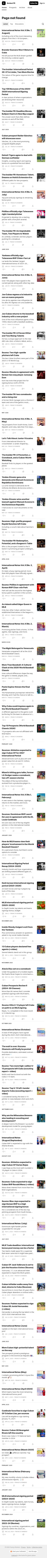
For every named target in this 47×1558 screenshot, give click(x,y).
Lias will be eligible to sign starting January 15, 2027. (15, 1417)
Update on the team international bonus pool (17, 1330)
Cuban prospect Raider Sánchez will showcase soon (17, 137)
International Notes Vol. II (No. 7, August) (17, 31)
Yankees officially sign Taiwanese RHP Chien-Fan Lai (16, 256)
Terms (29, 1547)
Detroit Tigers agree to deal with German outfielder (17, 156)
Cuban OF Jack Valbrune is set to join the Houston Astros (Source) (17, 1266)
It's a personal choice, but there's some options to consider (17, 851)
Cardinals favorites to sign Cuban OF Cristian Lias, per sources (18, 1412)
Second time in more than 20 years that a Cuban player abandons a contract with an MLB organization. (18, 1291)
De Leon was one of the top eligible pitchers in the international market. (16, 824)
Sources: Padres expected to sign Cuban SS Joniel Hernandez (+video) (18, 1306)
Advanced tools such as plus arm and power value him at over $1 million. (16, 759)
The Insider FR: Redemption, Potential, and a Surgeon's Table (17, 542)
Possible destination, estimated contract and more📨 (17, 1053)
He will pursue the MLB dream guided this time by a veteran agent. (17, 56)
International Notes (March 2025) (18, 1450)
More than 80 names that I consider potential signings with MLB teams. (16, 992)
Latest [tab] (5, 24)
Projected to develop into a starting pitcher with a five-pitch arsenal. (15, 218)
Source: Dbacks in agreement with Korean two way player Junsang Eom (18, 375)
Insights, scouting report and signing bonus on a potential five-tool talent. (16, 162)
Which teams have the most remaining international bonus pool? (17, 1393)
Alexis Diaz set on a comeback (16, 969)
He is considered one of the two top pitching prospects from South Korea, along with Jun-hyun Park (16, 1211)
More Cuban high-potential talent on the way (18, 1348)
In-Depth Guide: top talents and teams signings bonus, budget (17, 909)
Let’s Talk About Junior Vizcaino (17, 438)
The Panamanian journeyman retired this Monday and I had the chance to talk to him (18, 693)
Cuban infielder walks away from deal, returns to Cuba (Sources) (17, 1285)
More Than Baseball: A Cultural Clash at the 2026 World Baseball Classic (18, 667)
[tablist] (13, 24)
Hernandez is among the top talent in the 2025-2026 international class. (18, 1313)
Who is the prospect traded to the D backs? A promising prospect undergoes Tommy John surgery (17, 547)
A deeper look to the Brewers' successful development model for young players (18, 1125)
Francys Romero (17, 41)
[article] (23, 37)
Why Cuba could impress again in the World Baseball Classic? (18, 707)
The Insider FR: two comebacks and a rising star (17, 395)
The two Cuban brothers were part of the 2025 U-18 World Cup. (18, 359)
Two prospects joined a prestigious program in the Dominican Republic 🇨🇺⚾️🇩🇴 (17, 1354)
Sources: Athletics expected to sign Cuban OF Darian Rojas (16, 1163)
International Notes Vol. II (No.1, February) (16, 796)
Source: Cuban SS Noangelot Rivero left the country (15, 1431)
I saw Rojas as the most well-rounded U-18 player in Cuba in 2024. (17, 1169)
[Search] (43, 24)
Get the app (33, 1551)
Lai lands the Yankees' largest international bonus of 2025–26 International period (14, 262)
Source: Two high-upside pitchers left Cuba (14, 353)
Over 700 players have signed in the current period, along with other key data (18, 282)
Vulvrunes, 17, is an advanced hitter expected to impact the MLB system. (16, 1271)
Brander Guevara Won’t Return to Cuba (17, 51)
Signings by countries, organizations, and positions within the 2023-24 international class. (18, 1527)
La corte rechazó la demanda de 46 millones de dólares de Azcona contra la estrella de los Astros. (17, 486)
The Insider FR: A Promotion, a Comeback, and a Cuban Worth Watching (16, 458)
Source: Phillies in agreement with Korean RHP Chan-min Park (18, 586)
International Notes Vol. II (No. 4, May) (17, 420)
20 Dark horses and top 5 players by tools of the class (16, 890)
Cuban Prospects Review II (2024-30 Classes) (14, 986)
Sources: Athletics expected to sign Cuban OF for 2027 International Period (16, 753)
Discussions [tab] (19, 24)
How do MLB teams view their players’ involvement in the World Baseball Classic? (18, 844)
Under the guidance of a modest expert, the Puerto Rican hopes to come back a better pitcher (17, 973)
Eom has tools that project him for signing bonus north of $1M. (15, 381)
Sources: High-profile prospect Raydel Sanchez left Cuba (16, 522)
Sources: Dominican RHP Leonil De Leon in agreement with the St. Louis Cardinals (17, 817)
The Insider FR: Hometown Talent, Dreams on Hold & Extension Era (18, 176)
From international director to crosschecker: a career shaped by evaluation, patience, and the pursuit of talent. (17, 442)
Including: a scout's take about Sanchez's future (18, 528)
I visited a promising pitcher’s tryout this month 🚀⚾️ (18, 1376)
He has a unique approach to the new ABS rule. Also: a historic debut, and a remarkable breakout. (16, 340)
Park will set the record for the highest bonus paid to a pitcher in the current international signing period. (17, 591)
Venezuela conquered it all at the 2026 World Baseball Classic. (17, 652)
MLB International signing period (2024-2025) (17, 1497)
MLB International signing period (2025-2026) (17, 903)
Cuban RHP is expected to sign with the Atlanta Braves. (17, 1144)
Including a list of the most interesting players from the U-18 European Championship (17, 37)
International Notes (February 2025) (16, 1472)
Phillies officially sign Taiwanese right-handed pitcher (17, 212)
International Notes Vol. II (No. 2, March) (17, 625)
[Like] (3, 244)
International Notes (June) (14, 1326)
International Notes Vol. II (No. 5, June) (17, 276)
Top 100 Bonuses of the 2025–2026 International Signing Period (16, 91)
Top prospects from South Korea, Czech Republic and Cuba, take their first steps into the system (17, 425)
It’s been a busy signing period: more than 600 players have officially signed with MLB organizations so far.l (17, 572)
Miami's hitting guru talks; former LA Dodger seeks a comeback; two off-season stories (18, 775)
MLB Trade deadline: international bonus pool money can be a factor (18, 1246)
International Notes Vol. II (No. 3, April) (17, 566)
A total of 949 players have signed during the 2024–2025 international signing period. (16, 1033)
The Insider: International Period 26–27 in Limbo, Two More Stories (18, 70)
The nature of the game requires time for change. (18, 76)
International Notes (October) (16, 1029)
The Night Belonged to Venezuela (18, 648)
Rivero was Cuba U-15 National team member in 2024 (16, 1437)
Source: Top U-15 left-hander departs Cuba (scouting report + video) (17, 1091)
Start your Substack (19, 1551)
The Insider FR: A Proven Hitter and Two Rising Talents (16, 334)
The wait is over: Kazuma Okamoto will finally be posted (16, 1047)
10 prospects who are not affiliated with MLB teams (17, 732)
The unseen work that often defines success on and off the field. (16, 118)
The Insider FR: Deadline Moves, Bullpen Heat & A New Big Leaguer (18, 112)
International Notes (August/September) (12, 1139)
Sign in (42, 3)
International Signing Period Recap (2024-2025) (15, 864)
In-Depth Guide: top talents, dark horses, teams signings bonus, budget (18, 1503)
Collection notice (37, 1547)
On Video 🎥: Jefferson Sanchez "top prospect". (16, 1454)
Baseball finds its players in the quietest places (17, 464)
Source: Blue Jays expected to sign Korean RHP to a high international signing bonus (16, 1204)
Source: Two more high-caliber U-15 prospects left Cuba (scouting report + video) (18, 1069)
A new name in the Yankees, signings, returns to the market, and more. (16, 801)
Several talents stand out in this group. (17, 952)
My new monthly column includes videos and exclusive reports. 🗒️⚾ (18, 1478)
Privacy (23, 1547)
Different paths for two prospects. (15, 180)
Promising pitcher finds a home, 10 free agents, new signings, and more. (17, 630)
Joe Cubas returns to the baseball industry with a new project (18, 315)
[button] (4, 7)
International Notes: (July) (14, 1223)
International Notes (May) (14, 1372)
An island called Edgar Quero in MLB (17, 605)
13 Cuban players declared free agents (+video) (16, 947)
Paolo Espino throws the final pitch (16, 688)
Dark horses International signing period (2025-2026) (18, 884)
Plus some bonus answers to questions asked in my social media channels (17, 934)
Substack (14, 1555)
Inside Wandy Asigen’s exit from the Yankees (17, 928)
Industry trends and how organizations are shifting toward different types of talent (17, 870)
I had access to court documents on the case (17, 508)
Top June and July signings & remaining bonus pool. (17, 198)
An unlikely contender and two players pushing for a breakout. (17, 237)
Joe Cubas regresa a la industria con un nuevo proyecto (17, 295)
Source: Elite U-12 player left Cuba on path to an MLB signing (18, 1006)
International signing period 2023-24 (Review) (15, 1521)
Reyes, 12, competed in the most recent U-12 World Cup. (17, 1012)
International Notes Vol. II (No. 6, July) (17, 193)
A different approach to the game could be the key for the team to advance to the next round (18, 713)
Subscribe (33, 3)
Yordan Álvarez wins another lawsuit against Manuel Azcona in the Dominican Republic (18, 502)
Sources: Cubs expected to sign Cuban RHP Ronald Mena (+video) (18, 1183)
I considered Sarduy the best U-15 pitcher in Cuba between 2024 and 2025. (18, 1097)
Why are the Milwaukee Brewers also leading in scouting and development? (17, 1118)
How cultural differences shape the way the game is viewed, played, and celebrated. (17, 674)
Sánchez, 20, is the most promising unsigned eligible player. (15, 142)
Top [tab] (11, 24)
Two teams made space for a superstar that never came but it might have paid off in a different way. (17, 1252)
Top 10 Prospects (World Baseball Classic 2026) (18, 727)
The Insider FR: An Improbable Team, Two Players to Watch (16, 232)
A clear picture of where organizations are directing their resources (17, 98)
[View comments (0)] (13, 63)
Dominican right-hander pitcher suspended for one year (14, 1227)
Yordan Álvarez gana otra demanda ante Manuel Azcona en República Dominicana (18, 480)
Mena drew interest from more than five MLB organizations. (17, 1188)
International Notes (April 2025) (17, 1389)
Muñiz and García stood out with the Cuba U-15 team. (16, 1075)
